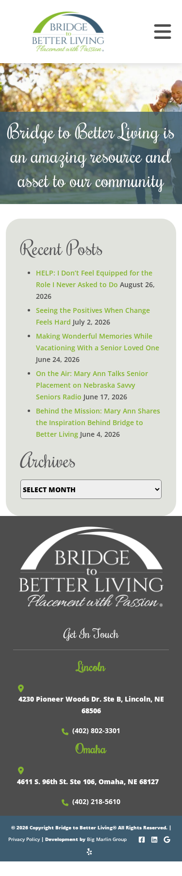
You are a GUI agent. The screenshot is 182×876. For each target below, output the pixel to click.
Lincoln (91, 666)
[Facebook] (142, 838)
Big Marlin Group (107, 839)
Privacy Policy (24, 839)
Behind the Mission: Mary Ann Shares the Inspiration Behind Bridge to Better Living (98, 422)
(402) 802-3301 (96, 730)
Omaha (91, 748)
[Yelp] (90, 850)
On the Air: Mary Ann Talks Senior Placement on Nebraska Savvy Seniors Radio (92, 385)
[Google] (168, 838)
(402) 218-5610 (96, 801)
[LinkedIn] (155, 838)
